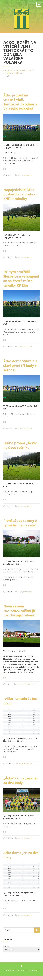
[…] (4, 168)
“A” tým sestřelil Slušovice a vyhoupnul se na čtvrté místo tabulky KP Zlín (21, 278)
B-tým (24, 684)
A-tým (20, 175)
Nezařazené (27, 175)
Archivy (6, 946)
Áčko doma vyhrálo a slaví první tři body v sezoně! (20, 365)
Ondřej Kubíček (34, 970)
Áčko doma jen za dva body (21, 854)
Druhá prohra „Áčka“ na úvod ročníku (20, 445)
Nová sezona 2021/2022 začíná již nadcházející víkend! (19, 610)
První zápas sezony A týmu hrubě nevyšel (20, 522)
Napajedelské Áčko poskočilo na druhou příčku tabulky (19, 194)
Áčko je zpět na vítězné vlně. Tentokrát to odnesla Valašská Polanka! (19, 71)
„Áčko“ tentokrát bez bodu (20, 700)
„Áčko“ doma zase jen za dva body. (20, 780)
